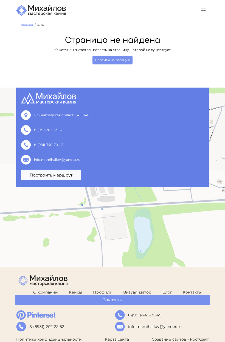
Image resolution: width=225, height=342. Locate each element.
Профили (103, 292)
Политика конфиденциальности (49, 339)
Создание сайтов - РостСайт (180, 339)
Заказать (112, 299)
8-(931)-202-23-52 (48, 130)
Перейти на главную (112, 60)
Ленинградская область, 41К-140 (61, 115)
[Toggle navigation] (203, 11)
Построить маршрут (51, 175)
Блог (167, 292)
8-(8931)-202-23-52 (46, 326)
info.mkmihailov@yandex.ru (57, 160)
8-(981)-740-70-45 (48, 145)
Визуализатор (137, 292)
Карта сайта (117, 339)
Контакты (192, 292)
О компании (45, 292)
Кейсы (75, 292)
